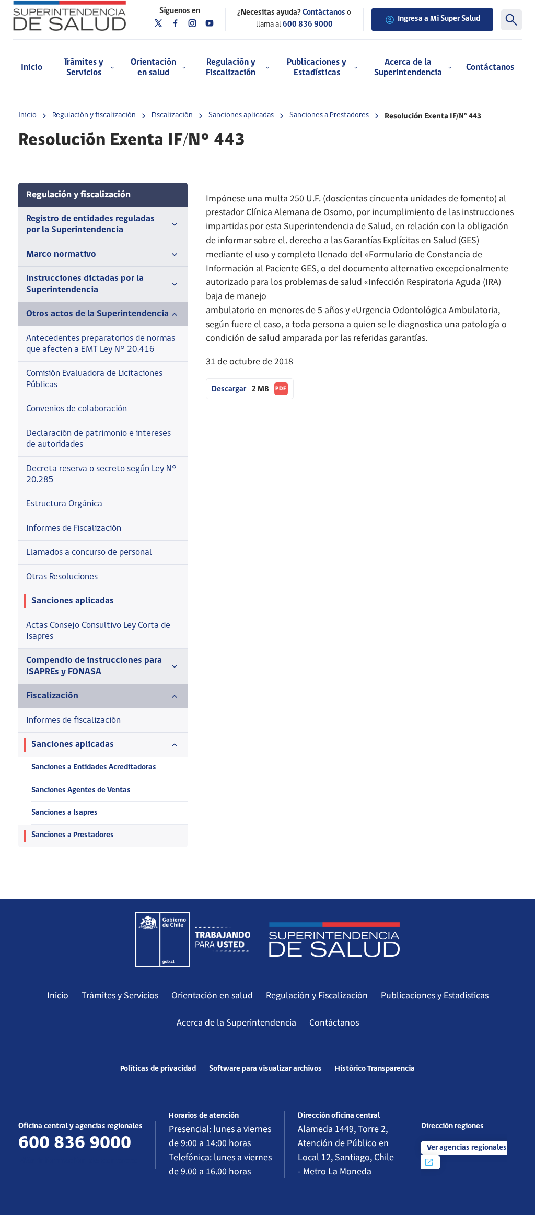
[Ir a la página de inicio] (69, 15)
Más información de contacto (78, 1161)
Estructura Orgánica (64, 503)
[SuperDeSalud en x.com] (158, 23)
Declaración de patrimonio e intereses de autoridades (98, 439)
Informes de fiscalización (73, 720)
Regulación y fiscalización (94, 116)
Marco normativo (61, 254)
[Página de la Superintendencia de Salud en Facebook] (175, 23)
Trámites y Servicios (120, 995)
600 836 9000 (308, 25)
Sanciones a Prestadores (329, 116)
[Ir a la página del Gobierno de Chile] (192, 939)
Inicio (31, 67)
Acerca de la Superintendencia (236, 1022)
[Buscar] (511, 19)
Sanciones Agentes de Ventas (81, 790)
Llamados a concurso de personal (89, 552)
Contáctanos (490, 67)
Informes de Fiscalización (73, 528)
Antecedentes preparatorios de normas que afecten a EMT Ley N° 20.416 (100, 344)
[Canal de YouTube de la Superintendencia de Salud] (209, 23)
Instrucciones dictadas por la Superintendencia (85, 284)
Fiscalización (172, 116)
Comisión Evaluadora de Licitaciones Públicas (94, 379)
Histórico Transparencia (375, 1069)
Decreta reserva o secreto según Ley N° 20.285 (101, 474)
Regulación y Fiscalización (317, 995)
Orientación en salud (212, 995)
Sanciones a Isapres (64, 813)
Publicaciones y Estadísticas (435, 995)
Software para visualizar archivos (265, 1069)
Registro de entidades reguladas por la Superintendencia (90, 224)
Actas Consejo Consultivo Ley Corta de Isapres (98, 631)
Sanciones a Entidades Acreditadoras (93, 767)
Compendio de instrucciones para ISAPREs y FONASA (94, 666)
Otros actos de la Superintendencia (97, 313)
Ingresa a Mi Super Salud (439, 19)
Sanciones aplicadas (241, 116)
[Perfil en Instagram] (192, 23)
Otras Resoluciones (62, 577)
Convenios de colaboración (76, 408)
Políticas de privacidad (158, 1069)
